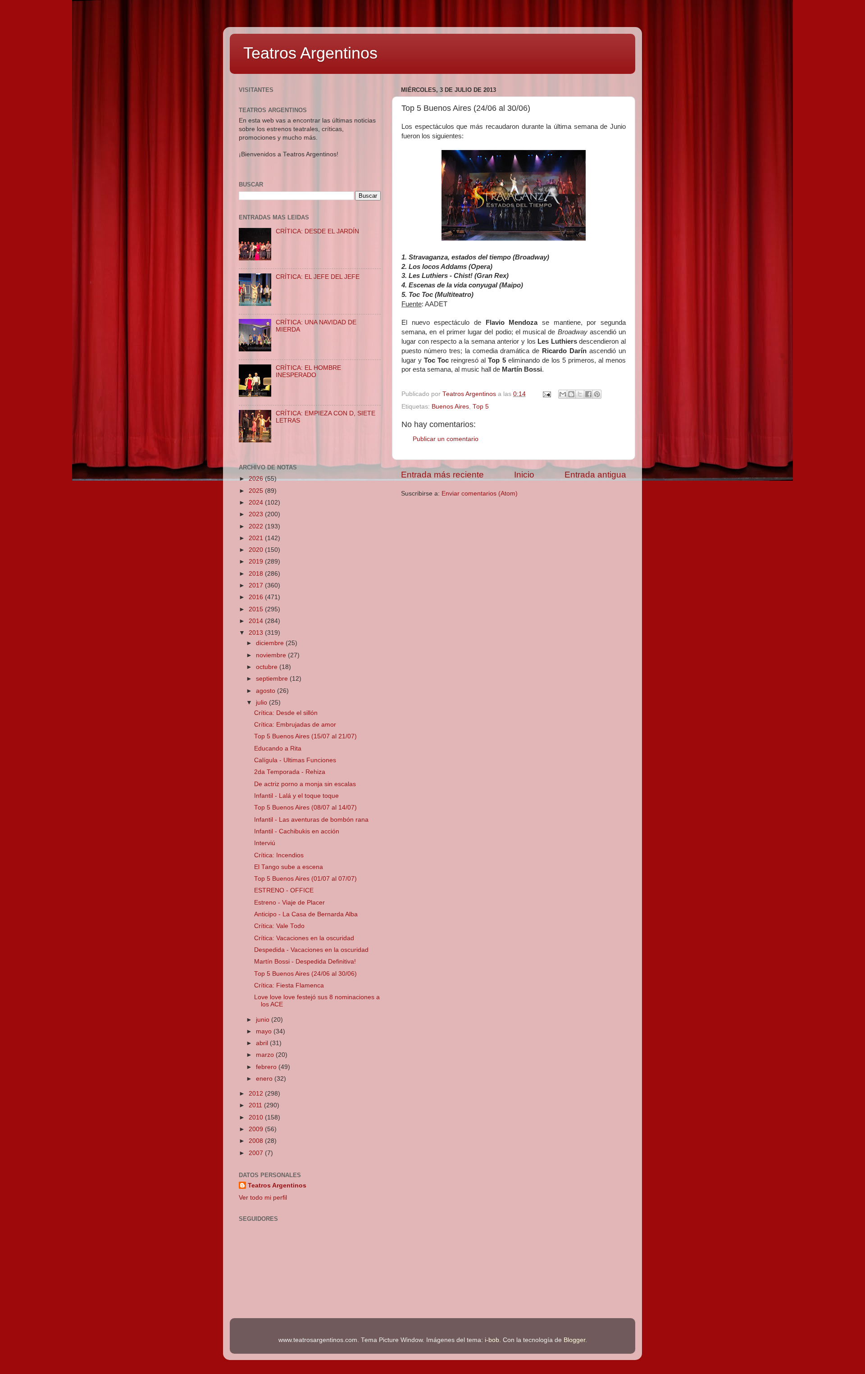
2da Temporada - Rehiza (289, 772)
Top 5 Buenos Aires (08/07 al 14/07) (305, 807)
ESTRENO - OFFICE (284, 890)
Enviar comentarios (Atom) (480, 493)
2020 (257, 549)
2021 (257, 538)
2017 (257, 585)
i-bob (492, 1340)
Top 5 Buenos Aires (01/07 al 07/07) (305, 878)
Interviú (264, 843)
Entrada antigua (595, 474)
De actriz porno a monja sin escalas (305, 784)
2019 (257, 561)
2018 (257, 573)
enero (265, 1078)
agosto (266, 690)
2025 (257, 490)
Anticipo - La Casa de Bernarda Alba (306, 914)
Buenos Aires (450, 406)
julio (262, 702)
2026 (257, 478)
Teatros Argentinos (310, 53)
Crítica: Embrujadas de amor (295, 724)
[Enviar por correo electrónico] (562, 394)
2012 (257, 1093)
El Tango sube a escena (288, 867)
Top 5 (481, 406)
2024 (257, 502)
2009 (257, 1129)
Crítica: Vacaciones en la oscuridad (304, 938)
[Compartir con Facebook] (588, 394)
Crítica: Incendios (279, 855)
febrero (267, 1067)
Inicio (524, 474)
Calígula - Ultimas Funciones (295, 760)
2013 (257, 632)
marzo (266, 1054)
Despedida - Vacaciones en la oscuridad (311, 949)
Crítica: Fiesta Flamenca (289, 985)
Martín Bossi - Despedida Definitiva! (305, 961)
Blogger (574, 1340)
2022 (257, 526)
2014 (257, 621)
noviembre (272, 655)
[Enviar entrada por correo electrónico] (546, 394)
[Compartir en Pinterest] (596, 394)
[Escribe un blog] (571, 394)
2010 (257, 1117)
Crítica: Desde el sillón (286, 713)
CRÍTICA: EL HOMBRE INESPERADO (308, 371)
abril (263, 1043)
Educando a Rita (277, 748)
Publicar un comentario (445, 439)
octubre (267, 667)
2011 (256, 1105)
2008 (257, 1140)
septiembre (273, 678)
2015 (257, 609)
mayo (264, 1031)
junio (263, 1019)
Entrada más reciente (442, 474)
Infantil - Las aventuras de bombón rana (311, 819)
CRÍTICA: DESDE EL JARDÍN (317, 231)
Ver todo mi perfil (263, 1197)
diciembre (271, 643)
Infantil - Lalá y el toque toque (296, 795)
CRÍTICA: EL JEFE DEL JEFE (318, 276)
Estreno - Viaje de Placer (289, 902)
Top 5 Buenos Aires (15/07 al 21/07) (305, 736)
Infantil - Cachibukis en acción (296, 831)
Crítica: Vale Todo (279, 926)
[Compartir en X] (579, 394)
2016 (257, 597)
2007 (257, 1153)
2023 (257, 514)
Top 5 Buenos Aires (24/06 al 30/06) (305, 973)
